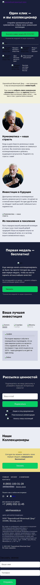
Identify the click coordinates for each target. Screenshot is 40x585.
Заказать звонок (21, 487)
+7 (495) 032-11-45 (13, 504)
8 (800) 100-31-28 (13, 483)
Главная (5, 477)
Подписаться (20, 404)
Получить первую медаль (20, 34)
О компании (24, 477)
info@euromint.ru (13, 510)
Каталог (14, 477)
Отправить (8, 582)
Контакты (6, 479)
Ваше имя (6, 564)
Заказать (9, 289)
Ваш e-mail (9, 396)
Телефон (6, 573)
